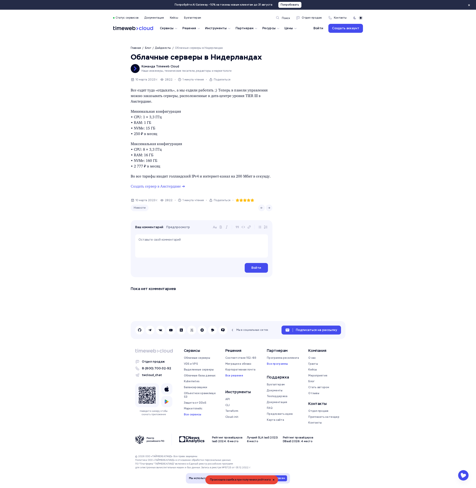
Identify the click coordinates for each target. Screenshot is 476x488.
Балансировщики (195, 387)
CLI (227, 405)
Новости (140, 207)
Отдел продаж (153, 362)
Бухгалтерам (276, 384)
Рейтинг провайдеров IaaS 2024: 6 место (227, 439)
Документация (277, 402)
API (227, 399)
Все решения (234, 375)
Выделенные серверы (199, 369)
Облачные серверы (197, 357)
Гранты (313, 363)
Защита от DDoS (195, 402)
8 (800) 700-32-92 (156, 368)
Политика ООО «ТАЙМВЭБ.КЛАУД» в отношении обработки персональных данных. (183, 460)
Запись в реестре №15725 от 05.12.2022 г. (226, 467)
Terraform (231, 411)
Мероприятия (317, 375)
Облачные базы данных (200, 375)
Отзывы (313, 393)
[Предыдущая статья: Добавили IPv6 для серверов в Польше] (261, 208)
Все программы (277, 363)
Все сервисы (192, 414)
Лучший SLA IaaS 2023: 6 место (262, 439)
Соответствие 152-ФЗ (240, 357)
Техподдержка (277, 396)
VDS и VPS (191, 363)
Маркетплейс (193, 408)
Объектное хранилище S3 (200, 395)
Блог (311, 381)
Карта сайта (275, 420)
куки (226, 478)
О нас (312, 357)
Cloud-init (232, 417)
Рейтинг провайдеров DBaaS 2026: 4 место (298, 439)
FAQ (270, 408)
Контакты (315, 422)
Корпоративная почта (240, 369)
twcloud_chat (152, 375)
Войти (318, 28)
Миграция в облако (238, 363)
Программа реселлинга (283, 357)
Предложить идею (280, 414)
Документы (275, 390)
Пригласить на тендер (323, 417)
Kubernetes (192, 381)
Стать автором (318, 387)
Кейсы (312, 369)
